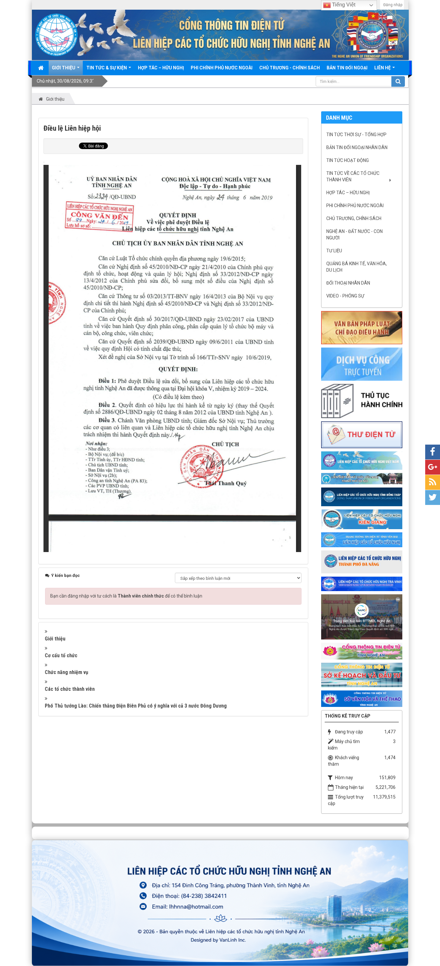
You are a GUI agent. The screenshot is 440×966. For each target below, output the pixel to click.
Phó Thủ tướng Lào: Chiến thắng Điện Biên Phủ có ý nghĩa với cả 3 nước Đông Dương (136, 706)
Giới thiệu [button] (64, 67)
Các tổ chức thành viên (70, 689)
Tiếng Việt (343, 4)
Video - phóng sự (345, 295)
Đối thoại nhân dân (348, 283)
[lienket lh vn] (361, 460)
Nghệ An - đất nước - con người (354, 234)
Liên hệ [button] (383, 67)
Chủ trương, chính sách (353, 218)
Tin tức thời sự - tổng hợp (356, 134)
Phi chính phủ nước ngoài (355, 205)
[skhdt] (361, 674)
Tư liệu (334, 250)
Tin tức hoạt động (347, 160)
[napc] (361, 616)
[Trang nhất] (41, 68)
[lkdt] (361, 496)
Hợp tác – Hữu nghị (348, 192)
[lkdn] (361, 561)
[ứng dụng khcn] (361, 434)
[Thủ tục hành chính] (361, 400)
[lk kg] (361, 518)
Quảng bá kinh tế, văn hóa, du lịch (356, 267)
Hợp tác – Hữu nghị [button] (161, 67)
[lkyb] (361, 539)
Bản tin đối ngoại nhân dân (356, 147)
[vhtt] (361, 698)
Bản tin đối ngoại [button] (347, 67)
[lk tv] (361, 583)
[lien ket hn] (361, 478)
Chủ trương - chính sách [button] (289, 67)
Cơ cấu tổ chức (61, 655)
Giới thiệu (55, 639)
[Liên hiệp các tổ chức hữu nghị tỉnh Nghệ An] (56, 34)
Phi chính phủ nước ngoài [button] (222, 67)
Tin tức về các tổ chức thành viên (352, 176)
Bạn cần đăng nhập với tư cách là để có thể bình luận (126, 596)
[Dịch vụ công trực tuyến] (361, 363)
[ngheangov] (361, 650)
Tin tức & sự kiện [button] (107, 67)
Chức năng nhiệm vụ (66, 672)
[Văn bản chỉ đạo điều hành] (361, 327)
